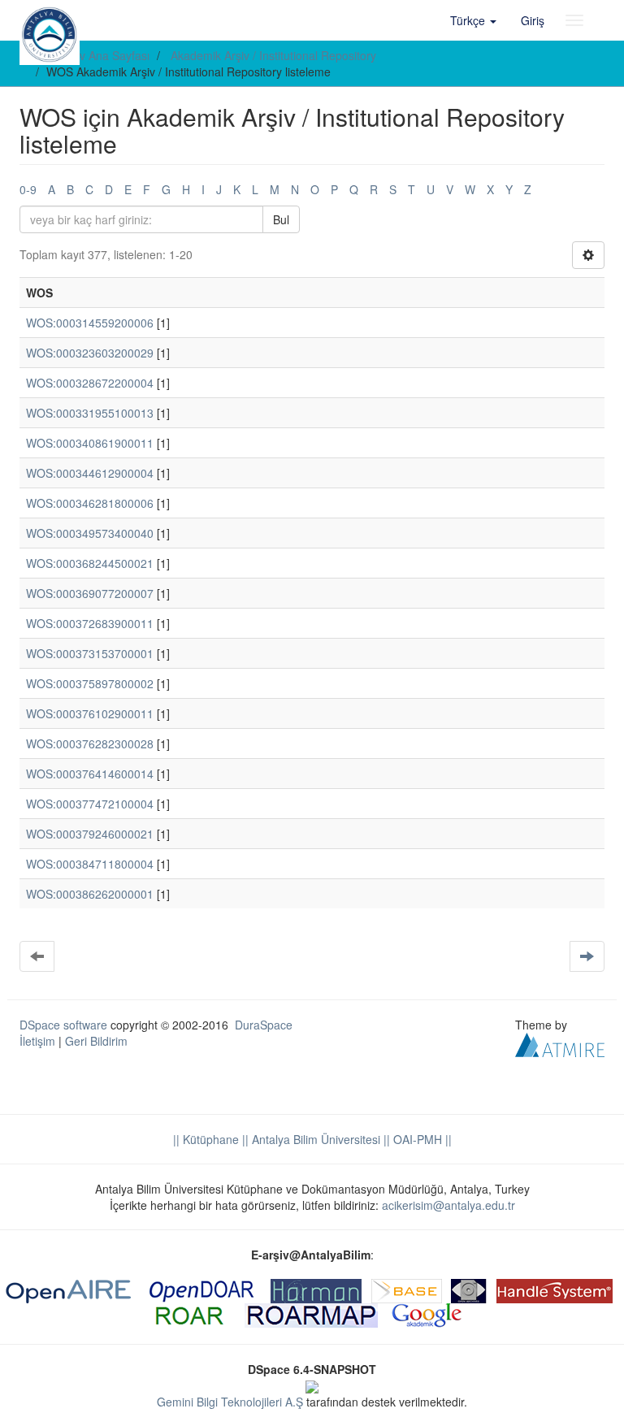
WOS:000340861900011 (90, 443)
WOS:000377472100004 (90, 803)
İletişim (37, 1041)
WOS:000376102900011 (90, 713)
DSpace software (63, 1024)
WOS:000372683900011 (90, 623)
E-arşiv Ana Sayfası (100, 55)
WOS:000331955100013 (90, 413)
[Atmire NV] (559, 1043)
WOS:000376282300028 (90, 743)
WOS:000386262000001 (90, 894)
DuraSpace (263, 1024)
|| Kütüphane (206, 1139)
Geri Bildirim (96, 1041)
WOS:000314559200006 (90, 322)
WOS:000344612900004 (90, 473)
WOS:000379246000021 (90, 834)
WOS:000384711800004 (90, 864)
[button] (473, 20)
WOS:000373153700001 (90, 653)
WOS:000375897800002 (90, 683)
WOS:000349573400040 (90, 533)
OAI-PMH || (421, 1139)
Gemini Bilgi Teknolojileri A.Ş (230, 1401)
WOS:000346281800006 (90, 503)
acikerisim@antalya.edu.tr (448, 1205)
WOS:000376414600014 (90, 773)
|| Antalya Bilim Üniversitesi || (314, 1139)
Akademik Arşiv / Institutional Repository (273, 55)
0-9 (28, 189)
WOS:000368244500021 (90, 563)
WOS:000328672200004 (90, 383)
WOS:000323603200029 (90, 353)
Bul (281, 219)
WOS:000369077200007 (90, 593)
